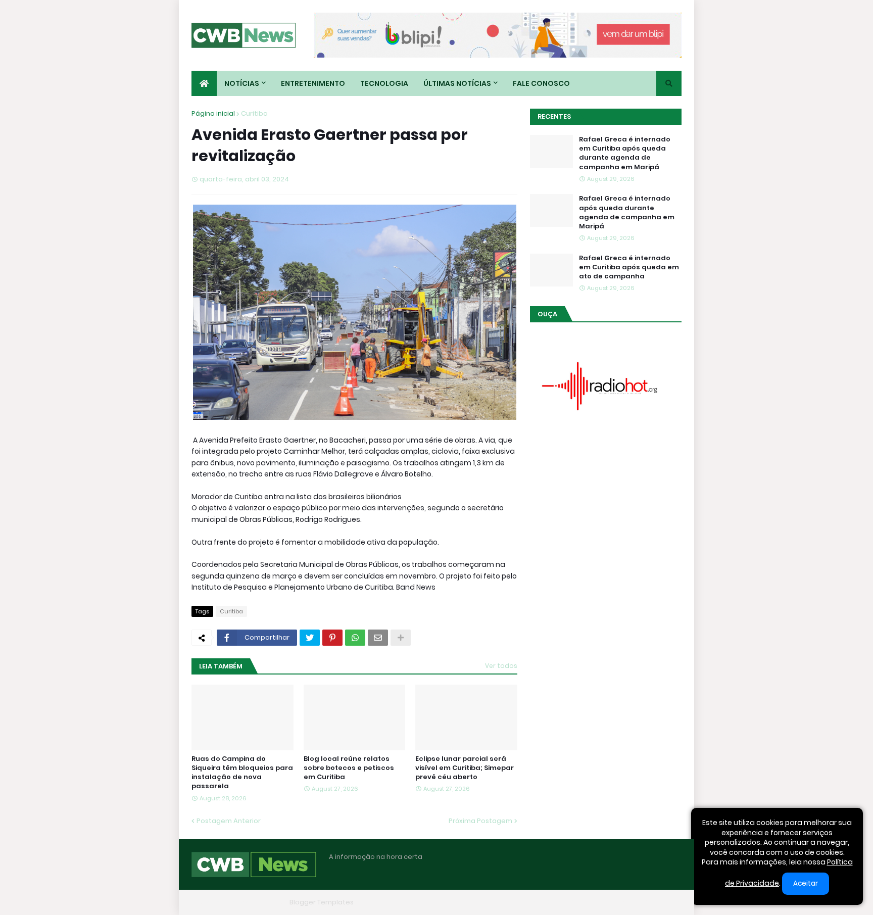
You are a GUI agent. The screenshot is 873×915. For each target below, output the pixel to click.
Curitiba (254, 113)
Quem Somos (570, 902)
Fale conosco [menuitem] (541, 83)
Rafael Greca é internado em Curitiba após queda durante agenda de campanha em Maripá (624, 153)
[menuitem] (204, 83)
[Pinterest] (332, 638)
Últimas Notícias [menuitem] (457, 83)
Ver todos (501, 665)
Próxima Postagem (480, 821)
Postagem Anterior (229, 821)
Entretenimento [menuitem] (313, 83)
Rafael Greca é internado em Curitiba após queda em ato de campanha (629, 267)
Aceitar (805, 883)
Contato (618, 902)
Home (526, 902)
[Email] (378, 638)
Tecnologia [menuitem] (384, 83)
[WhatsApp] (355, 638)
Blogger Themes (257, 902)
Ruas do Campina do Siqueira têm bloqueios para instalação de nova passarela (242, 772)
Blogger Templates (321, 902)
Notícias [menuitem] (241, 83)
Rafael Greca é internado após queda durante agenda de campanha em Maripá (626, 212)
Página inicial (213, 113)
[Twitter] (310, 638)
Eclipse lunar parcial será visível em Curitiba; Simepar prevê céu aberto (464, 768)
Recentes (554, 116)
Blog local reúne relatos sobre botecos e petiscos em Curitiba (349, 768)
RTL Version (663, 902)
